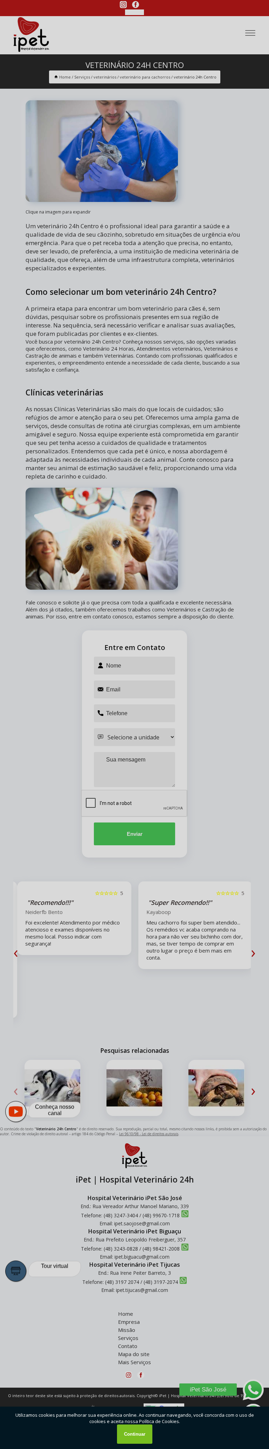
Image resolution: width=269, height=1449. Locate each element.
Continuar (134, 1434)
